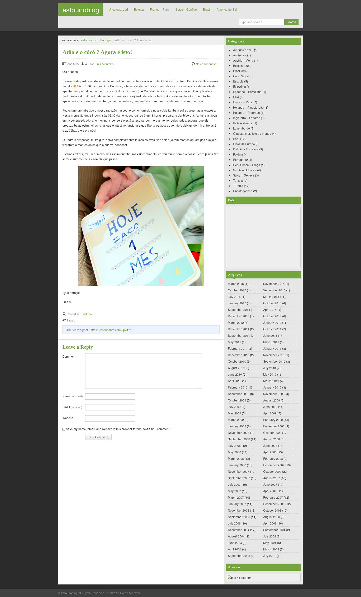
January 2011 (272, 348)
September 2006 (239, 517)
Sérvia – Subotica (244, 170)
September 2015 (274, 290)
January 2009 (237, 426)
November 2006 (238, 510)
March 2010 (271, 381)
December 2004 (238, 530)
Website (67, 418)
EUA (236, 97)
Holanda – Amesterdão (248, 107)
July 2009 (234, 407)
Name (72, 396)
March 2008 (236, 458)
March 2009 (236, 420)
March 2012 (236, 322)
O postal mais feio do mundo (252, 133)
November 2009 (274, 394)
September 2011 (239, 335)
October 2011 (272, 329)
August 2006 (271, 517)
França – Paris (159, 9)
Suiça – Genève (186, 9)
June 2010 (235, 374)
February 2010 (238, 387)
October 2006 (272, 510)
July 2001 (269, 556)
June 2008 (270, 445)
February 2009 (273, 420)
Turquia (238, 186)
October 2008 (272, 433)
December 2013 (238, 316)
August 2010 (236, 368)
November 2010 (274, 355)
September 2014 (239, 309)
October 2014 (272, 303)
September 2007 (239, 478)
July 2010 (269, 368)
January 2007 (237, 504)
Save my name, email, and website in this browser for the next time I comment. (118, 429)
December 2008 (274, 426)
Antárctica (239, 55)
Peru (236, 139)
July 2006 (234, 523)
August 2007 (271, 478)
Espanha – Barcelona (247, 92)
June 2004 (235, 543)
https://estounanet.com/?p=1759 (111, 330)
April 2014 (270, 309)
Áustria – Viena (243, 60)
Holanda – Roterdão (246, 113)
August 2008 (271, 439)
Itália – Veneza (243, 123)
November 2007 (238, 471)
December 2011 (238, 329)
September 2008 (239, 439)
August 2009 (271, 400)
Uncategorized (118, 9)
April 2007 (270, 491)
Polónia (238, 154)
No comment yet (206, 64)
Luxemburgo (241, 128)
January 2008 (237, 465)
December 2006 (274, 504)
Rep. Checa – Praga (246, 165)
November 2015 (274, 284)
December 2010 (238, 355)
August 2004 (236, 536)
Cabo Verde (241, 76)
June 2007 (270, 484)
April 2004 (234, 549)
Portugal (105, 40)
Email (72, 407)
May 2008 (234, 452)
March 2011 (271, 342)
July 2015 (234, 297)
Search (291, 22)
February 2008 (273, 458)
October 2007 (272, 471)
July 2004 (269, 536)
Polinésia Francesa (245, 149)
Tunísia (238, 180)
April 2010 (234, 381)
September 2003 (239, 556)
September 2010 (274, 361)
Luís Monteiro (104, 64)
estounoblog (80, 9)
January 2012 (272, 322)
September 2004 (274, 530)
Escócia (238, 81)
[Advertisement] (263, 237)
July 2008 (234, 445)
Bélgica (139, 9)
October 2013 (272, 316)
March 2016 (236, 284)
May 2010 (269, 374)
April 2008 (270, 452)
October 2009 (237, 400)
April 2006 (270, 523)
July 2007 (234, 484)
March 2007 (236, 497)
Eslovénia (239, 86)
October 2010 (237, 361)
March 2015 (271, 297)
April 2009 (270, 413)
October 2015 (237, 290)
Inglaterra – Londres (246, 118)
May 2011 (234, 342)
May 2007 (234, 491)
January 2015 (237, 303)
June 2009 (270, 407)
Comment (68, 356)
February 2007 (273, 497)
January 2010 (272, 387)
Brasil (206, 9)
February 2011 (238, 348)
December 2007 (274, 465)
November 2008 (238, 433)
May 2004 (269, 543)
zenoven (134, 593)
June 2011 (270, 335)
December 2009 (238, 394)
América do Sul (227, 9)
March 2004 (271, 549)
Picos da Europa (244, 144)
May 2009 (234, 413)
